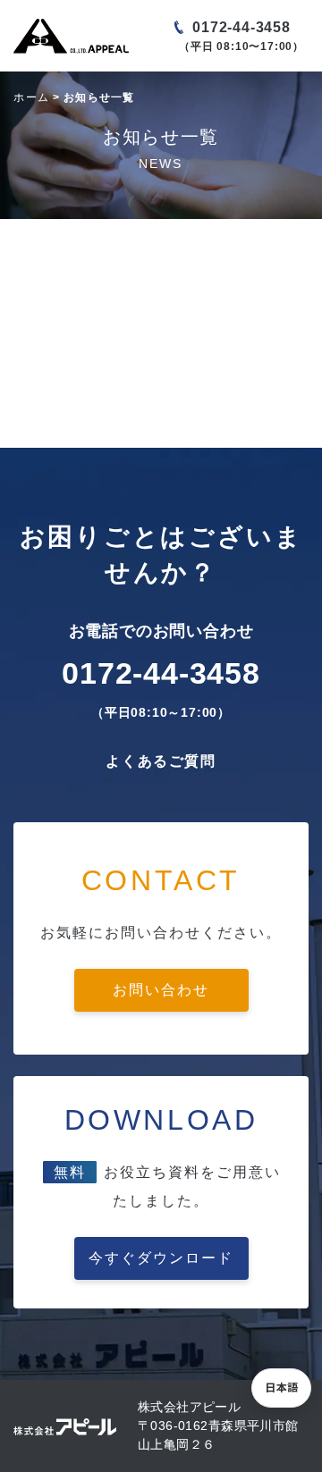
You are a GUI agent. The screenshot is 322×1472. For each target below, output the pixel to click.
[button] (281, 1388)
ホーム (31, 97)
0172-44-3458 (241, 27)
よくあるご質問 (161, 761)
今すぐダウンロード (161, 1258)
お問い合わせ (161, 989)
